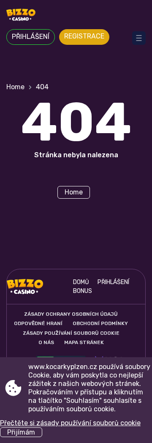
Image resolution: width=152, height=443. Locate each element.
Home (15, 87)
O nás (46, 342)
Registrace (84, 36)
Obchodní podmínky (100, 323)
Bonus (82, 291)
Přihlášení (30, 37)
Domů (81, 282)
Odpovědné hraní (38, 323)
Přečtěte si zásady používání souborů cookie (70, 423)
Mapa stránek (84, 342)
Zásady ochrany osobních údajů (71, 314)
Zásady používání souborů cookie (71, 333)
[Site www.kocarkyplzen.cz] (76, 15)
